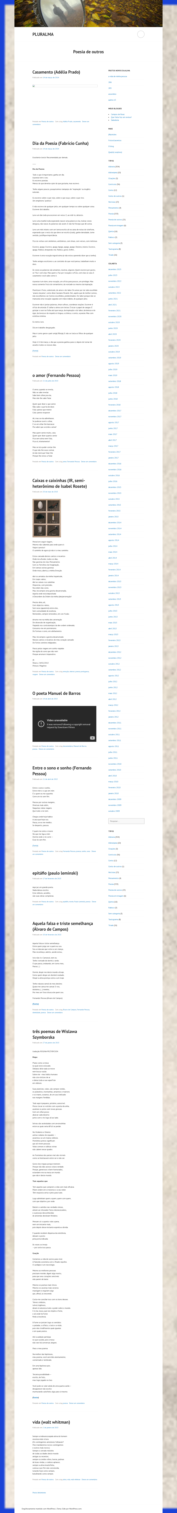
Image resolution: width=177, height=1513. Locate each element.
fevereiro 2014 (114, 569)
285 (110, 88)
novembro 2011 (114, 728)
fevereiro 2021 (114, 310)
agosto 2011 (113, 746)
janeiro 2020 (113, 346)
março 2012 (113, 705)
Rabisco (111, 237)
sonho (84, 851)
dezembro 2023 (114, 269)
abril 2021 (112, 304)
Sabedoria (115, 120)
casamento (77, 121)
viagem (35, 674)
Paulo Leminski (79, 902)
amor (65, 461)
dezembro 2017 (114, 410)
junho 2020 (113, 328)
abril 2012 (112, 699)
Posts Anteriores (39, 1492)
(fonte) (35, 350)
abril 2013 (112, 628)
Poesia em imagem (116, 225)
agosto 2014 (113, 540)
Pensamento (113, 208)
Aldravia (111, 166)
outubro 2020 (114, 322)
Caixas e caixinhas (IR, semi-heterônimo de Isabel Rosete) (60, 483)
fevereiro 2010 (114, 787)
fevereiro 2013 (114, 640)
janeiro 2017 (113, 458)
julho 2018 (112, 393)
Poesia (111, 213)
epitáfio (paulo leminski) (55, 873)
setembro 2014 (114, 534)
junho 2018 (113, 399)
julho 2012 (112, 681)
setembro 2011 (114, 740)
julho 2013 (112, 611)
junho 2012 (113, 687)
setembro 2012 (114, 669)
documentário (68, 746)
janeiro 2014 (113, 575)
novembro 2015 (114, 493)
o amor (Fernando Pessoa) (56, 375)
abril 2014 (112, 558)
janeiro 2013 (113, 646)
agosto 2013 (113, 605)
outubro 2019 (114, 352)
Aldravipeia (112, 172)
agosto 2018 (113, 387)
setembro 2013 (114, 599)
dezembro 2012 (114, 652)
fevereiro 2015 (114, 511)
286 (110, 82)
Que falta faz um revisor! (121, 117)
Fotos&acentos (114, 140)
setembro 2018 (114, 381)
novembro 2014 (114, 528)
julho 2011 (112, 752)
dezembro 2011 (114, 722)
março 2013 (113, 634)
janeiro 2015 (113, 516)
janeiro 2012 (113, 717)
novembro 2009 (114, 805)
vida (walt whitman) (51, 1422)
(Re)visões (112, 134)
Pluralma (43, 34)
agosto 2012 (113, 675)
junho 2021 (113, 299)
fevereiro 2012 (114, 711)
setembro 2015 (114, 505)
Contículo (112, 184)
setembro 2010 (114, 770)
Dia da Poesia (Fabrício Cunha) (61, 143)
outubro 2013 (114, 593)
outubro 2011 (114, 734)
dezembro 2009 (114, 799)
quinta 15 (112, 100)
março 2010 (113, 781)
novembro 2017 (114, 416)
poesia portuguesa (82, 671)
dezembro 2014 (114, 522)
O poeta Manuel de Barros (57, 693)
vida (68, 1479)
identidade (36, 1012)
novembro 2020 (114, 316)
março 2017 (113, 446)
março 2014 (113, 563)
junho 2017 (113, 428)
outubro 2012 (114, 664)
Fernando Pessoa (73, 461)
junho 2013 (113, 616)
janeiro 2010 (113, 793)
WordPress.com (75, 1508)
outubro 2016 (114, 475)
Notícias (111, 202)
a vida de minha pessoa (117, 76)
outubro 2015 (114, 499)
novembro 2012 (114, 658)
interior (72, 671)
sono (88, 851)
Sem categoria (114, 243)
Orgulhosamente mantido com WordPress (38, 1508)
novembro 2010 (114, 764)
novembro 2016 (114, 469)
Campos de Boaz (118, 114)
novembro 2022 (114, 281)
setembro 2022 (114, 293)
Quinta (111, 231)
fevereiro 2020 (114, 340)
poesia (35, 749)
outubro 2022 (114, 287)
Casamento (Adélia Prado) (56, 72)
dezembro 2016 (114, 463)
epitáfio (66, 902)
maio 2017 (112, 434)
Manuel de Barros (80, 746)
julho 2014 (112, 546)
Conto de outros (115, 196)
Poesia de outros (48, 121)
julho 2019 (112, 369)
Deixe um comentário (63, 356)
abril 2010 (112, 775)
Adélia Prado (67, 121)
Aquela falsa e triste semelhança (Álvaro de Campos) (63, 926)
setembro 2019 (114, 357)
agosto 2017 (113, 422)
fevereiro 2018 (114, 405)
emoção (66, 671)
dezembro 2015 (114, 487)
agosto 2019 (113, 363)
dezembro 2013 (114, 581)
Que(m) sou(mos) (115, 152)
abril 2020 (112, 334)
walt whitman (75, 1479)
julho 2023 (112, 275)
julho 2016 (112, 481)
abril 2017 (112, 440)
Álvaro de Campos (69, 1010)
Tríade (110, 255)
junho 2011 (113, 758)
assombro (112, 94)
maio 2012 (112, 693)
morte (71, 902)
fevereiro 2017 (114, 452)
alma (64, 1479)
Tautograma (113, 249)
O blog (111, 146)
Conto (110, 190)
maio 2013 (112, 622)
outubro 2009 (114, 811)
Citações (111, 178)
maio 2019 (112, 375)
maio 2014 (112, 552)
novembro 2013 (114, 587)
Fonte (35, 1397)
